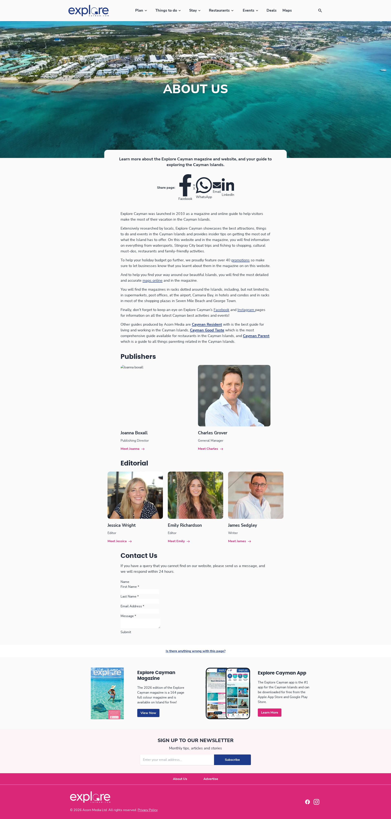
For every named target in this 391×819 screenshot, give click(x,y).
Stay (193, 10)
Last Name (130, 596)
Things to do (166, 10)
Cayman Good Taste (207, 330)
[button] (320, 10)
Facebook (221, 310)
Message (128, 616)
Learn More (269, 712)
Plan (139, 10)
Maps (287, 10)
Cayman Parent (256, 336)
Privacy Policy (148, 810)
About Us (180, 779)
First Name (130, 586)
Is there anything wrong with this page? (195, 651)
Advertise (210, 779)
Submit (126, 632)
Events (248, 10)
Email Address (132, 606)
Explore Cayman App (282, 673)
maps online (153, 280)
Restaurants (219, 10)
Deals (272, 10)
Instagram (246, 310)
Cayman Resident (207, 324)
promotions (240, 260)
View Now (148, 713)
